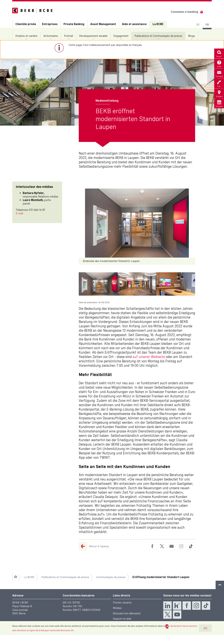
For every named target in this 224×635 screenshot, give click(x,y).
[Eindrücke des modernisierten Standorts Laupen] (137, 223)
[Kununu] (177, 605)
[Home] (15, 577)
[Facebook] (187, 605)
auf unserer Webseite (149, 357)
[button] (98, 284)
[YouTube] (177, 614)
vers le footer (220, 585)
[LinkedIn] (167, 605)
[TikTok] (206, 605)
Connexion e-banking (184, 11)
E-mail (19, 213)
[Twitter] (167, 614)
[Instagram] (196, 605)
